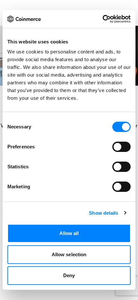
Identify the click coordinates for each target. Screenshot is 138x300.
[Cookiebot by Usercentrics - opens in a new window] (102, 19)
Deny (69, 275)
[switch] (121, 147)
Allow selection (69, 254)
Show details (103, 213)
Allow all (69, 233)
